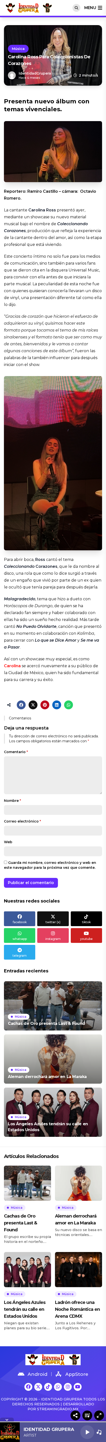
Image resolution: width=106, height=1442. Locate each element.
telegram (20, 955)
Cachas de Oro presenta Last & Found (20, 1223)
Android (37, 1374)
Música (18, 49)
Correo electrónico (22, 821)
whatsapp (20, 939)
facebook (20, 922)
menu (90, 7)
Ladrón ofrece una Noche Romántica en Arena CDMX (77, 1309)
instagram (53, 939)
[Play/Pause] (87, 1432)
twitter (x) (53, 922)
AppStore (76, 1374)
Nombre (12, 800)
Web (8, 842)
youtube (86, 939)
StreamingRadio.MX (57, 1409)
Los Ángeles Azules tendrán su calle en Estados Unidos (24, 1309)
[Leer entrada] (53, 1005)
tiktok (86, 922)
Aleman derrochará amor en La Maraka (75, 1219)
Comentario (16, 752)
